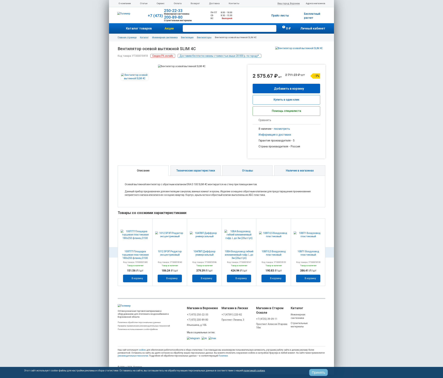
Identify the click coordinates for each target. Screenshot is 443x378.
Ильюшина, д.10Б (197, 325)
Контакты (234, 3)
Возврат (195, 3)
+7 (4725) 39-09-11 (266, 318)
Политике (223, 356)
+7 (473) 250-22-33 (197, 314)
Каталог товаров (139, 28)
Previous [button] (113, 252)
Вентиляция (187, 37)
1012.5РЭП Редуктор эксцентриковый (170, 253)
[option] (135, 252)
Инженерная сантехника (165, 37)
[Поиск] (273, 28)
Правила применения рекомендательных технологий (144, 326)
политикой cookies (254, 370)
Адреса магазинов (315, 3)
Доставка (214, 3)
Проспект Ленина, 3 (233, 319)
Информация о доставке (275, 134)
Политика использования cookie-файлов (138, 329)
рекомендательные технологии (133, 356)
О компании (125, 3)
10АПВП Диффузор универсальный (204, 253)
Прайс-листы (280, 15)
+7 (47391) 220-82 (232, 314)
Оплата (178, 3)
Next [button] (329, 252)
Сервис (160, 3)
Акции (169, 28)
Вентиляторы (204, 37)
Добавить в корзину (289, 88)
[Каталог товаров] (122, 28)
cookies (142, 350)
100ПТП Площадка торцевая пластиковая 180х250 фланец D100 (135, 254)
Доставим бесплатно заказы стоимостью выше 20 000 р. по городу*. (219, 55)
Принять (318, 372)
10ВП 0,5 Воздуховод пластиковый (274, 253)
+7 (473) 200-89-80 (197, 319)
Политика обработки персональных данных (139, 322)
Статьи (143, 3)
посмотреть (282, 128)
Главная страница (127, 37)
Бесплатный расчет (312, 15)
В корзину (137, 278)
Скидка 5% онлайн (162, 55)
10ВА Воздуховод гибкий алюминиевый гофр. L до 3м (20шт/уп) (239, 254)
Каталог (144, 37)
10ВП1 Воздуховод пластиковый (308, 253)
